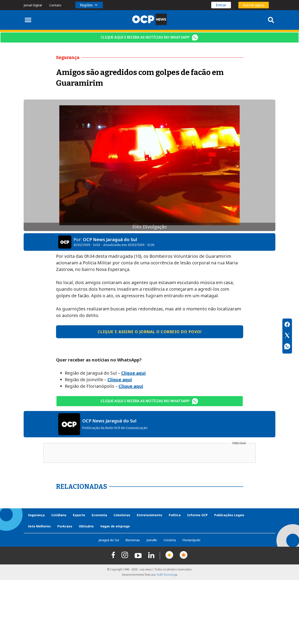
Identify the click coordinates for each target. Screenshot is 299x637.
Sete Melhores (39, 526)
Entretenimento (149, 515)
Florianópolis (191, 540)
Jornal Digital (33, 5)
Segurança (36, 515)
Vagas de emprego (115, 526)
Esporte (79, 515)
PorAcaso (64, 526)
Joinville (151, 540)
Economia (99, 515)
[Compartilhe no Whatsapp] (287, 347)
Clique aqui (133, 373)
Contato (55, 5)
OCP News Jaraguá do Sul (110, 239)
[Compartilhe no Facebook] (287, 325)
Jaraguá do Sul (108, 540)
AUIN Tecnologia (167, 575)
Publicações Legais (229, 515)
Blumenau (132, 540)
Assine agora (253, 5)
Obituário (86, 526)
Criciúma (170, 540)
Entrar (221, 5)
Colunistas (122, 515)
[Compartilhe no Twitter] (287, 336)
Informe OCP (197, 515)
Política (175, 515)
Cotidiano (58, 515)
